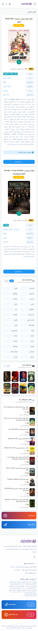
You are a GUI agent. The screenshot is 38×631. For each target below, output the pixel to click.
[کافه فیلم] (26, 4)
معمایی (15, 341)
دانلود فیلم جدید (30, 587)
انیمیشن (16, 229)
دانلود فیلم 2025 (14, 583)
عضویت (30, 605)
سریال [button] (6, 281)
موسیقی (31, 352)
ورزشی (32, 357)
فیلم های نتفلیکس (30, 595)
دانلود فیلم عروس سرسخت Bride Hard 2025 (19, 20)
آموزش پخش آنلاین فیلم (29, 570)
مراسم (32, 336)
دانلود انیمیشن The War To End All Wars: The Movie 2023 (19, 172)
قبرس (4, 86)
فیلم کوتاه (31, 325)
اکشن (9, 78)
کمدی (4, 78)
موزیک (32, 346)
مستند (15, 336)
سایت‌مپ (17, 570)
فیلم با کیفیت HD (14, 591)
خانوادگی (31, 309)
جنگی (15, 304)
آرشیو (8, 366)
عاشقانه (15, 315)
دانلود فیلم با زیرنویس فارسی (28, 567)
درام (16, 309)
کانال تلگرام (31, 524)
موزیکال (5, 229)
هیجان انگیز (14, 352)
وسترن (15, 357)
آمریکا (9, 86)
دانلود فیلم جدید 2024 (16, 587)
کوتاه (32, 330)
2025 (4, 82)
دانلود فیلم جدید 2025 (29, 591)
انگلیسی (5, 91)
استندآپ (31, 288)
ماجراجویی (14, 330)
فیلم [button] (12, 281)
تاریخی (11, 229)
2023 (4, 233)
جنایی (32, 304)
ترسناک (15, 299)
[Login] (3, 4)
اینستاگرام (31, 515)
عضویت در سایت (15, 567)
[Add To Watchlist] (19, 62)
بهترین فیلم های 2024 (29, 583)
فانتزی (15, 320)
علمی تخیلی (30, 320)
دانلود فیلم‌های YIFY (30, 573)
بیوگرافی (15, 294)
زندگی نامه (31, 315)
